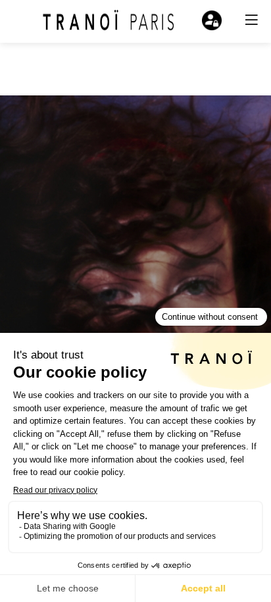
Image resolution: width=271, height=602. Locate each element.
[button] (251, 19)
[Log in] (212, 20)
